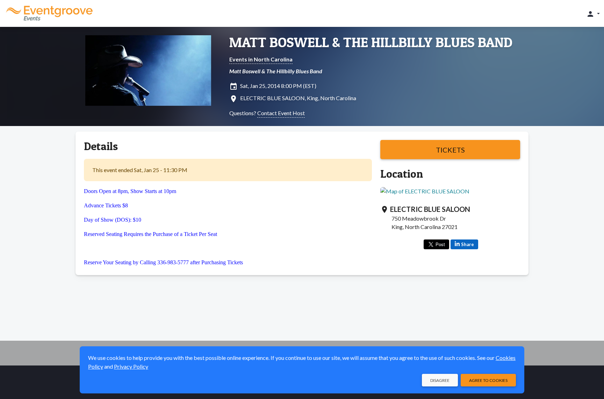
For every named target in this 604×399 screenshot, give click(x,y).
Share (467, 244)
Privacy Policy (131, 366)
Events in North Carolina (261, 59)
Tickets (450, 150)
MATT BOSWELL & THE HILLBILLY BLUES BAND (370, 42)
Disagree (440, 380)
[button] (593, 13)
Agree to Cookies (488, 380)
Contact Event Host (281, 113)
